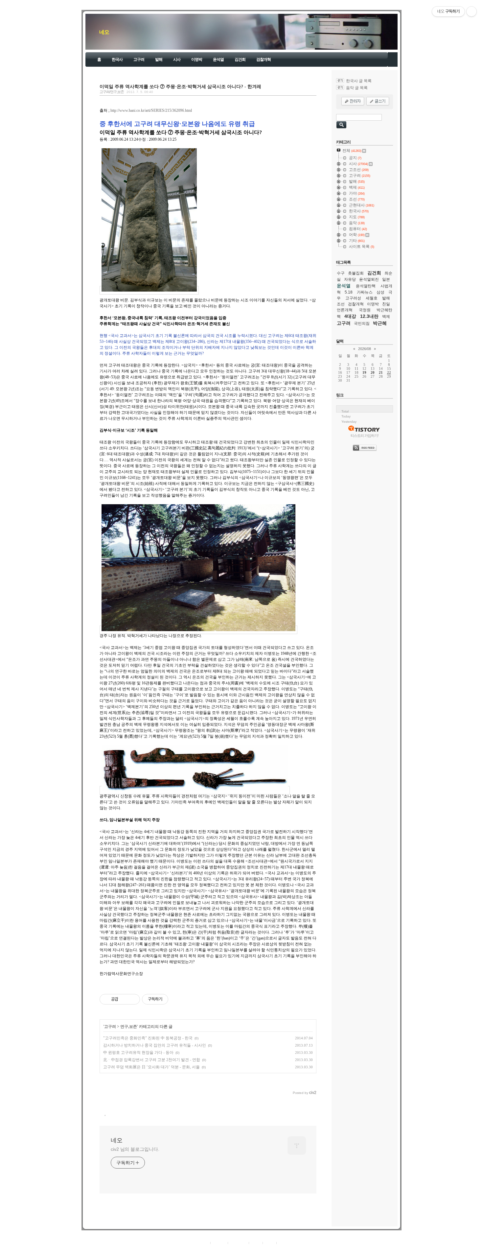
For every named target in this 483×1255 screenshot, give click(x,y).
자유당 (350, 279)
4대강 (350, 316)
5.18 (349, 292)
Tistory (277, 1250)
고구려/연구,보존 (112, 92)
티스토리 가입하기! (365, 436)
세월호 (372, 298)
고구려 (138, 59)
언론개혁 (345, 310)
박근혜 (380, 323)
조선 (341, 304)
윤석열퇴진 (369, 279)
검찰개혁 (263, 59)
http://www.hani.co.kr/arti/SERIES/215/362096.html (151, 110)
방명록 (255, 1242)
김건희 (240, 59)
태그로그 (219, 1242)
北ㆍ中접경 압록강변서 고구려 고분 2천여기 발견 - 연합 (151, 1059)
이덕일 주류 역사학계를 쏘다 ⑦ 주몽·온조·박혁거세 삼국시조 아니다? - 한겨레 (180, 86)
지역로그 (202, 1242)
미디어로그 (238, 1242)
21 (381, 372)
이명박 (196, 59)
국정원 (365, 310)
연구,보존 (128, 1026)
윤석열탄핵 (366, 286)
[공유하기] (124, 999)
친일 (386, 304)
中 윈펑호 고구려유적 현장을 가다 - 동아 (138, 1052)
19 (364, 372)
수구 (341, 273)
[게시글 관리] (132, 999)
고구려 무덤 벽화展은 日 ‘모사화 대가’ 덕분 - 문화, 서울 (151, 1067)
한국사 (117, 59)
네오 (104, 32)
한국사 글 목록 (359, 81)
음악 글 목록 (357, 87)
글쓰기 (283, 1242)
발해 (158, 59)
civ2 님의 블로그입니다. (135, 1149)
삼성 (380, 292)
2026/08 (364, 349)
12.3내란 (369, 316)
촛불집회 (356, 273)
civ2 (203, 1250)
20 (373, 372)
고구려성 (353, 298)
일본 (386, 279)
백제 (386, 316)
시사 (176, 59)
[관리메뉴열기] (471, 11)
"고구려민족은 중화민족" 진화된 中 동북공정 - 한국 (148, 1038)
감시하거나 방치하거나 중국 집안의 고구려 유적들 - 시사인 (154, 1045)
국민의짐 (362, 323)
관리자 (269, 1242)
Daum (244, 1250)
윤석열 (218, 59)
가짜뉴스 (365, 292)
